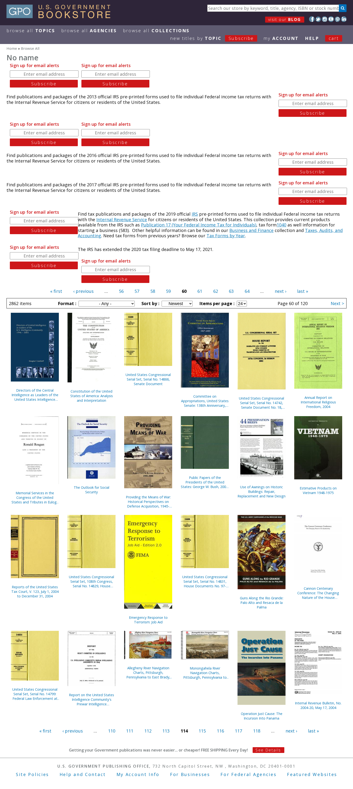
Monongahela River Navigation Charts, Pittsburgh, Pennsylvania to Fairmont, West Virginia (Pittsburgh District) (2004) (205, 673)
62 (215, 291)
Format (66, 303)
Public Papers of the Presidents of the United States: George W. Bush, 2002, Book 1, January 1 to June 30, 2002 (205, 482)
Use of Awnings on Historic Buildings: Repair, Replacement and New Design (261, 491)
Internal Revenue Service (121, 219)
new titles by (212, 38)
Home (11, 48)
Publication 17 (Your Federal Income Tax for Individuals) (198, 225)
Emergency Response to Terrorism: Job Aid (148, 619)
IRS (195, 214)
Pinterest (337, 19)
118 (256, 731)
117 (238, 731)
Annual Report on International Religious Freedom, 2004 (318, 402)
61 (199, 291)
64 (247, 291)
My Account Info (138, 774)
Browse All (30, 30)
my (281, 38)
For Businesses (190, 774)
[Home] (60, 16)
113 (166, 731)
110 (111, 731)
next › (280, 291)
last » (302, 291)
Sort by (149, 303)
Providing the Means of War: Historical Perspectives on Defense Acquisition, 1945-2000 (148, 501)
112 (148, 731)
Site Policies (32, 774)
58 (152, 291)
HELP (312, 38)
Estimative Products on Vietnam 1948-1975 (318, 490)
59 (168, 291)
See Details (268, 750)
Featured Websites (312, 774)
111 (129, 731)
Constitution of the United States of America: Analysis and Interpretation (91, 396)
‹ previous (83, 291)
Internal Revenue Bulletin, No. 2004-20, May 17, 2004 (318, 705)
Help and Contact (83, 774)
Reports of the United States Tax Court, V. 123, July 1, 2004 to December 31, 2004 (35, 591)
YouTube (331, 19)
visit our (284, 19)
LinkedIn (344, 19)
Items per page (216, 303)
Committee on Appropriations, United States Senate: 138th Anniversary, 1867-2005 (205, 401)
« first (56, 291)
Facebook (312, 19)
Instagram (324, 19)
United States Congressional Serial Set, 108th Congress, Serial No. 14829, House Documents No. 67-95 (91, 581)
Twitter (318, 19)
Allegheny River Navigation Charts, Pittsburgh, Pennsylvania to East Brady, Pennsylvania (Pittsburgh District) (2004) (148, 672)
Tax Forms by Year (226, 235)
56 (121, 291)
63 (231, 291)
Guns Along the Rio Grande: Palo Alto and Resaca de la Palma (261, 602)
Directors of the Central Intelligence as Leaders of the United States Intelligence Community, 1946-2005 (35, 395)
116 (220, 731)
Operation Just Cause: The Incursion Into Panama (261, 715)
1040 (281, 225)
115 (202, 731)
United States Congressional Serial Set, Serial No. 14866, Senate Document (148, 379)
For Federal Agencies (248, 774)
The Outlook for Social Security (91, 489)
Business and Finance (251, 230)
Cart (334, 38)
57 (136, 291)
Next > (337, 303)
